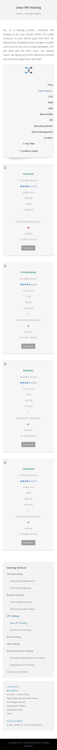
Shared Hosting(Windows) (22, 581)
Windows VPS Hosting (20, 629)
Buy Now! (28, 248)
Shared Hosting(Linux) (20, 588)
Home (19, 13)
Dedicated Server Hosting (22, 664)
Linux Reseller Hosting (20, 602)
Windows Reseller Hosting (22, 608)
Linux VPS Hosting (18, 622)
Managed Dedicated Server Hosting (27, 657)
